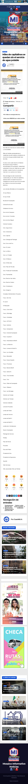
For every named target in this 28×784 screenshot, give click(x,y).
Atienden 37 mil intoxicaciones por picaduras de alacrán (11, 689)
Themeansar (14, 777)
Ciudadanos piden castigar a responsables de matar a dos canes (13, 554)
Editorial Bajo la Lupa (11, 720)
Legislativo (6, 701)
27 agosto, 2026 (9, 691)
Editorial (6, 718)
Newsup (22, 775)
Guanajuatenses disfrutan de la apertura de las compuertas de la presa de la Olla (9, 508)
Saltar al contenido (5, 4)
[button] (14, 1)
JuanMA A (11, 64)
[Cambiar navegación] (13, 44)
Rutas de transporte (14, 781)
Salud (5, 685)
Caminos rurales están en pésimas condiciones (18, 507)
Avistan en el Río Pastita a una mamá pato (13, 538)
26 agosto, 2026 (9, 707)
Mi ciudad (5, 51)
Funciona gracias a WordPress (10, 775)
